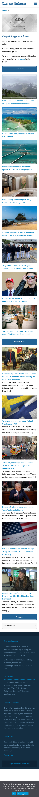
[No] (36, 789)
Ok (14, 794)
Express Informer (14, 3)
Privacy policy (22, 794)
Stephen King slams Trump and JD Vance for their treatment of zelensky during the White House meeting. (19, 377)
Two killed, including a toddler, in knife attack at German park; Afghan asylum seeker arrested (17, 466)
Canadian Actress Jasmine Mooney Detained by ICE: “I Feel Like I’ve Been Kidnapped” (18, 596)
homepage (20, 59)
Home (4, 10)
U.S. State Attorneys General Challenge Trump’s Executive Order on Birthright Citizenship (18, 551)
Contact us (8, 755)
